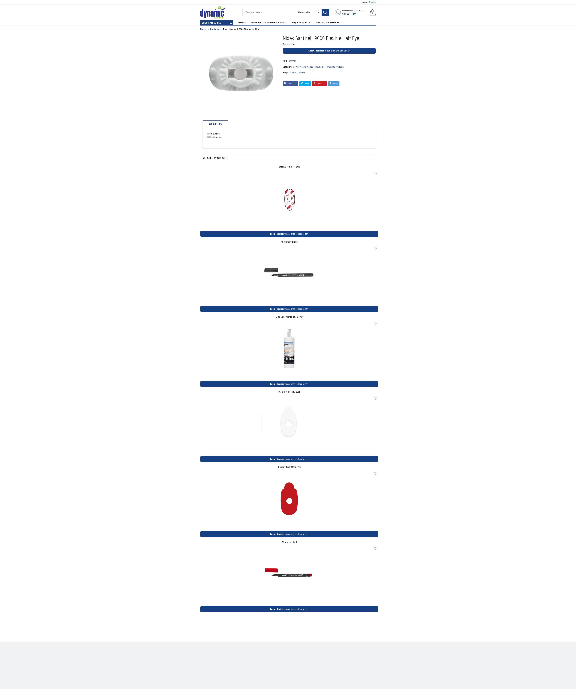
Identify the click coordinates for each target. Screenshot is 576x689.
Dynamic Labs (296, 672)
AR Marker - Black (289, 241)
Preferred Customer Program (258, 666)
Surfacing (205, 662)
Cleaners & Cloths (208, 653)
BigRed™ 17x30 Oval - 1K (289, 467)
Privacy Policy (251, 657)
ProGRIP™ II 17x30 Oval (289, 392)
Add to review (289, 44)
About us (249, 653)
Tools (202, 657)
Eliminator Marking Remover (289, 317)
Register (372, 2)
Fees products (328, 67)
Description (215, 124)
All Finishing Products (305, 67)
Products (340, 67)
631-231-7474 (349, 13)
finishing (301, 72)
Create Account (297, 653)
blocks (293, 72)
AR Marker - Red (289, 542)
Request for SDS (252, 662)
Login (363, 2)
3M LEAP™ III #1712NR (289, 166)
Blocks (318, 67)
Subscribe (369, 654)
